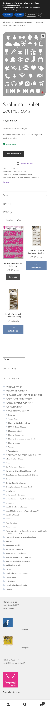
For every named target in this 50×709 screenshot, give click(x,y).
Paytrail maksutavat (12, 692)
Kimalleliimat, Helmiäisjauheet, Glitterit (22, 475)
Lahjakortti (10, 491)
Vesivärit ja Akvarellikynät (16, 585)
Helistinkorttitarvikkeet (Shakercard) (21, 471)
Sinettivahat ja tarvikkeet (16, 553)
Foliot (8, 463)
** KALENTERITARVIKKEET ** (23, 22)
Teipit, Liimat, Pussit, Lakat (17, 573)
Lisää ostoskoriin (13, 153)
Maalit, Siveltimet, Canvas (16, 507)
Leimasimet (10, 503)
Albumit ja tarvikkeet (14, 459)
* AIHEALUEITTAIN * (14, 387)
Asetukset (31, 15)
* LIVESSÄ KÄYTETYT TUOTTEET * (19, 403)
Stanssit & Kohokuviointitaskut (18, 561)
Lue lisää (13, 277)
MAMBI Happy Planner (17, 427)
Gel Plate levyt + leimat (15, 467)
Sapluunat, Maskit (26, 174)
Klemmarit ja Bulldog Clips (19, 423)
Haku (25, 704)
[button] (43, 36)
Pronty (6, 182)
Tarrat (8, 569)
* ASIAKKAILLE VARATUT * (16, 391)
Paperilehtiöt (11, 527)
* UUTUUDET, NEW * (14, 407)
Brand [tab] (5, 195)
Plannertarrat (14, 443)
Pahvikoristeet (11, 523)
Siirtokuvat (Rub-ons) (14, 549)
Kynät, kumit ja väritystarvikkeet (19, 487)
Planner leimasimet (16, 435)
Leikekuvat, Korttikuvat (15, 495)
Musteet (9, 519)
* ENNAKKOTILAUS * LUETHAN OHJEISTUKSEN (24, 395)
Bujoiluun (39, 22)
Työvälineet (10, 581)
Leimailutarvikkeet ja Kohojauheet (20, 499)
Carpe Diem (13, 419)
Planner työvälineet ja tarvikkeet (21, 439)
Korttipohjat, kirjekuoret (16, 483)
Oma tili (8, 704)
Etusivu (8, 22)
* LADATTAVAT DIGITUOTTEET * (19, 399)
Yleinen (9, 589)
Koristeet (9, 479)
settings (14, 10)
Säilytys (9, 541)
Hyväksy (8, 15)
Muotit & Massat (12, 515)
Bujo (21, 177)
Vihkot (10, 447)
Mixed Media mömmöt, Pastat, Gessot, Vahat (24, 511)
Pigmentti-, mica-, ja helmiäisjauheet (21, 537)
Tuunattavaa (11, 577)
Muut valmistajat (15, 431)
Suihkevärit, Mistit (13, 565)
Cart (38, 702)
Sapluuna (35, 177)
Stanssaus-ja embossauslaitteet (18, 557)
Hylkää (19, 15)
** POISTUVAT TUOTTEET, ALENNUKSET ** (23, 455)
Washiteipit (13, 451)
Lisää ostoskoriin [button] (36, 266)
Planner (27, 177)
